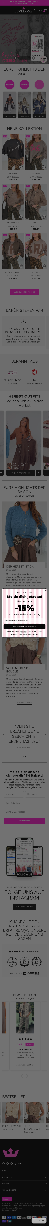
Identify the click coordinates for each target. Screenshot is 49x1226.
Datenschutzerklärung (31, 634)
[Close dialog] (45, 590)
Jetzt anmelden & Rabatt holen (24, 626)
